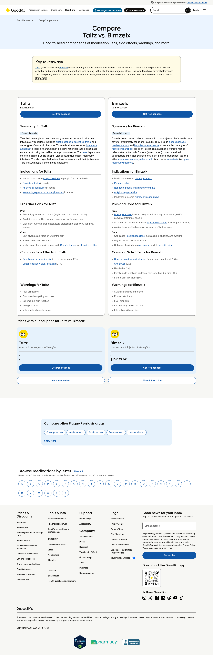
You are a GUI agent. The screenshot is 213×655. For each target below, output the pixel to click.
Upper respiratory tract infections (39, 264)
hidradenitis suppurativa (146, 145)
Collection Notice (119, 539)
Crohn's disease (68, 245)
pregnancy (143, 245)
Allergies (52, 560)
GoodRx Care (23, 579)
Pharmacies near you (57, 524)
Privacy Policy (117, 518)
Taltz (37, 67)
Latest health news (56, 544)
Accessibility (85, 524)
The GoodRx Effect (88, 552)
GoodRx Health (25, 20)
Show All (78, 471)
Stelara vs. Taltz (116, 432)
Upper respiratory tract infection (130, 259)
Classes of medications (27, 553)
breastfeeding (166, 245)
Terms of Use (117, 529)
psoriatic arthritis (82, 142)
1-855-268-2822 (168, 617)
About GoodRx (86, 536)
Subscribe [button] (180, 556)
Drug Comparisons (48, 20)
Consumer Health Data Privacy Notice (121, 551)
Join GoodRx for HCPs (197, 2)
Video (50, 549)
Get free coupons (61, 114)
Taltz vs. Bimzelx (136, 432)
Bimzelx (63, 67)
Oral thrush (119, 264)
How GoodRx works (57, 518)
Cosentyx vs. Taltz (55, 432)
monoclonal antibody (122, 149)
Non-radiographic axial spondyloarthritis (43, 192)
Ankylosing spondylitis (34, 188)
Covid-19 (52, 570)
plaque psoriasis (64, 142)
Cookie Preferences (120, 544)
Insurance (21, 522)
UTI (49, 565)
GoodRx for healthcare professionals (58, 530)
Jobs (81, 562)
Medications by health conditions (27, 547)
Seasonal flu (53, 575)
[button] (106, 10)
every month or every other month (135, 159)
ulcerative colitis (88, 245)
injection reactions (135, 236)
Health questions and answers (62, 581)
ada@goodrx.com (186, 617)
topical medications (157, 222)
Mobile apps (22, 527)
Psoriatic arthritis (31, 183)
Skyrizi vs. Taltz (96, 432)
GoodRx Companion (26, 574)
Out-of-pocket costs (26, 559)
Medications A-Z (24, 540)
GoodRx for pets (24, 569)
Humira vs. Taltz (76, 432)
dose (84, 152)
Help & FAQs (85, 518)
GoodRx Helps (85, 557)
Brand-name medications (28, 564)
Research (83, 547)
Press (82, 541)
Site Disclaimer (118, 534)
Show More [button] (50, 440)
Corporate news (86, 573)
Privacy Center (117, 524)
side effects (172, 159)
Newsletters (53, 555)
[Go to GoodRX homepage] (15, 10)
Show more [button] (41, 78)
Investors (83, 568)
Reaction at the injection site (37, 259)
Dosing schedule (123, 214)
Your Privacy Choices (120, 558)
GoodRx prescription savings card (30, 534)
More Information (60, 380)
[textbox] (169, 526)
